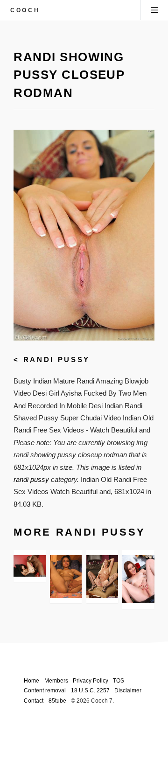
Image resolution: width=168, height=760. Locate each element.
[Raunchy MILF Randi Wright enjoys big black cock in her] (29, 565)
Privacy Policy (90, 680)
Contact (33, 700)
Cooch (25, 10)
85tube (57, 700)
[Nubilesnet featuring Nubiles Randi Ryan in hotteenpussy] (138, 579)
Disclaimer (127, 690)
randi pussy (56, 359)
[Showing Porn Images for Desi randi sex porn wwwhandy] (66, 576)
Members (56, 680)
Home (31, 680)
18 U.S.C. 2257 (90, 690)
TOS (118, 680)
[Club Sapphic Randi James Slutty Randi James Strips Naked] (102, 576)
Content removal (45, 690)
